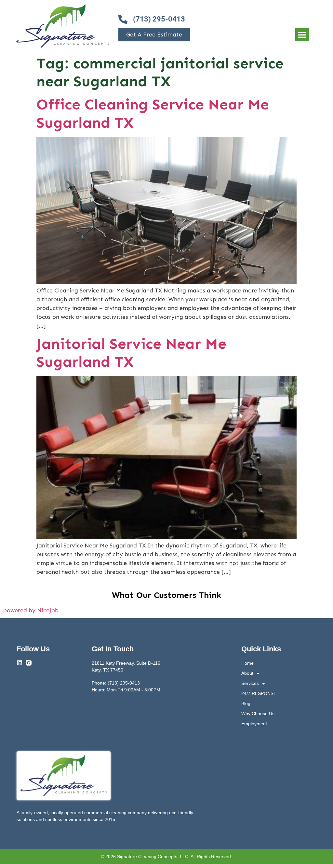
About (247, 673)
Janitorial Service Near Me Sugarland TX (131, 353)
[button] (302, 34)
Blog (245, 703)
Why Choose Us (257, 713)
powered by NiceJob (31, 610)
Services (250, 683)
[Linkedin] (19, 663)
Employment (254, 723)
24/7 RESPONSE (258, 693)
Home (247, 663)
